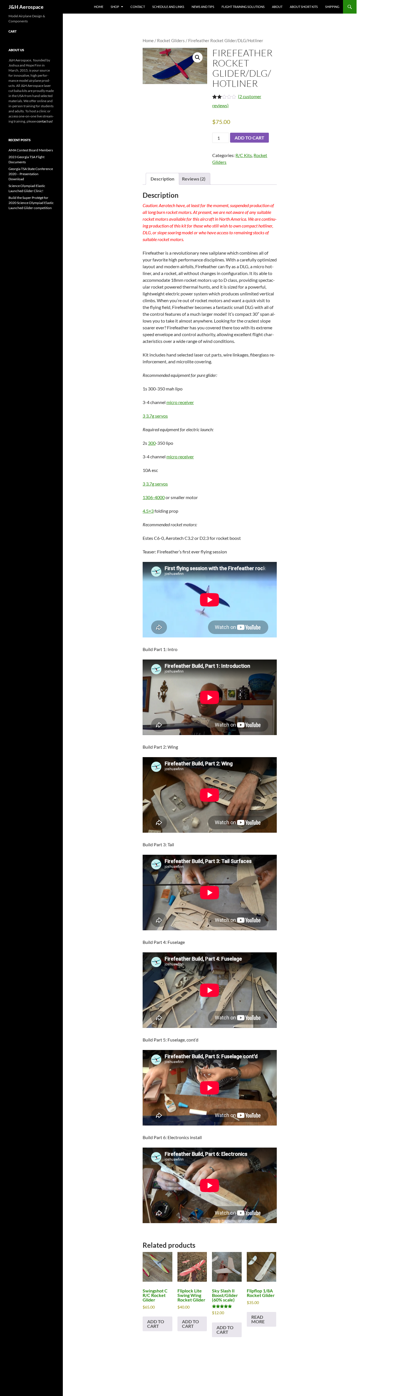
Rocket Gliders (171, 40)
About (277, 6)
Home (98, 6)
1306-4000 (154, 497)
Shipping (332, 6)
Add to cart (249, 137)
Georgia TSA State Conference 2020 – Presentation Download (30, 174)
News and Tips (203, 6)
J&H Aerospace (26, 7)
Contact (137, 6)
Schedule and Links (168, 6)
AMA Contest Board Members (30, 150)
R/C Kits (243, 155)
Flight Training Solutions (243, 6)
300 (152, 443)
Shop (115, 6)
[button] (197, 57)
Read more (258, 1319)
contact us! (45, 121)
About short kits (304, 6)
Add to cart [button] (155, 1324)
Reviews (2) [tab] (193, 178)
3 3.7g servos (155, 415)
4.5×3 (148, 511)
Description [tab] (162, 178)
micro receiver (180, 402)
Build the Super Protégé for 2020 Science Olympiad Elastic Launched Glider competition (31, 203)
